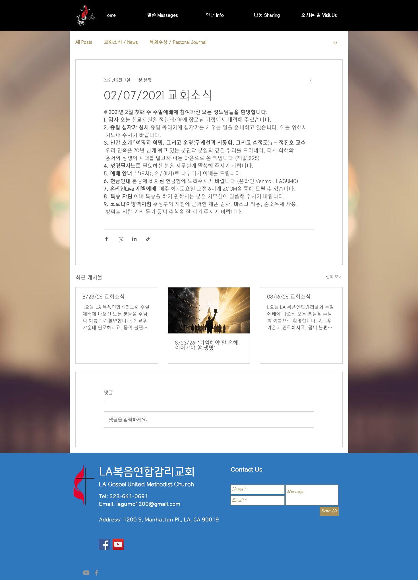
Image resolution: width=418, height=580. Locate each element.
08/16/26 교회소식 (289, 296)
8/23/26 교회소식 (103, 296)
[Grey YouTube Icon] (86, 573)
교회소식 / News (121, 42)
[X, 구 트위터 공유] (120, 238)
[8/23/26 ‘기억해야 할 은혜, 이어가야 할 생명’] (209, 310)
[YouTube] (118, 544)
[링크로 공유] (148, 238)
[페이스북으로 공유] (106, 238)
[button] (335, 42)
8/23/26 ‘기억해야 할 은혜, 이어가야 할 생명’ (207, 345)
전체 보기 (334, 277)
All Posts (83, 42)
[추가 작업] (310, 80)
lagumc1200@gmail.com (148, 504)
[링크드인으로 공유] (134, 238)
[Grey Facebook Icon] (96, 573)
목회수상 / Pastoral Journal (177, 42)
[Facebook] (104, 544)
